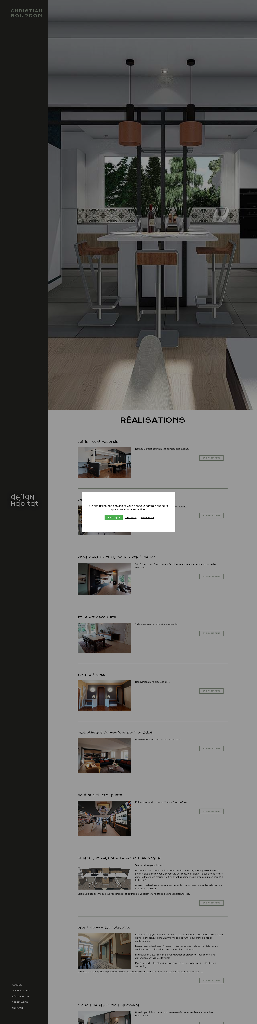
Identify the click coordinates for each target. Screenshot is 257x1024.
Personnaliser (147, 517)
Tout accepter (113, 517)
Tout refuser (131, 517)
